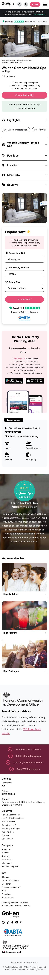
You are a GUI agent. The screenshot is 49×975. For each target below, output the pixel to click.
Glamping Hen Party (10, 825)
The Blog (6, 835)
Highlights (13, 120)
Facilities (13, 155)
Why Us (5, 852)
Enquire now (19, 358)
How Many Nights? (18, 267)
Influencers (6, 863)
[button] (19, 4)
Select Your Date (17, 253)
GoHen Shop (7, 839)
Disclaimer (6, 884)
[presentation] (4, 41)
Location (12, 165)
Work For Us (7, 859)
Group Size (14, 282)
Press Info (6, 894)
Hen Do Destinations (11, 815)
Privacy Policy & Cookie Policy (24, 962)
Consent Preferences (11, 887)
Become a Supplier (10, 866)
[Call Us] (26, 4)
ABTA (4, 890)
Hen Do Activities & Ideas (13, 818)
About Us (6, 849)
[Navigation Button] (45, 4)
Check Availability (24, 95)
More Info (13, 175)
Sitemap (5, 877)
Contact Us (7, 782)
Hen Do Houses (8, 821)
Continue (23, 299)
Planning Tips (8, 832)
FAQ (3, 786)
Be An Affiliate (8, 897)
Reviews (12, 184)
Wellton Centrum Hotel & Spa (23, 144)
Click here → (39, 14)
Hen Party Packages (11, 828)
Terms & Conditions (10, 880)
